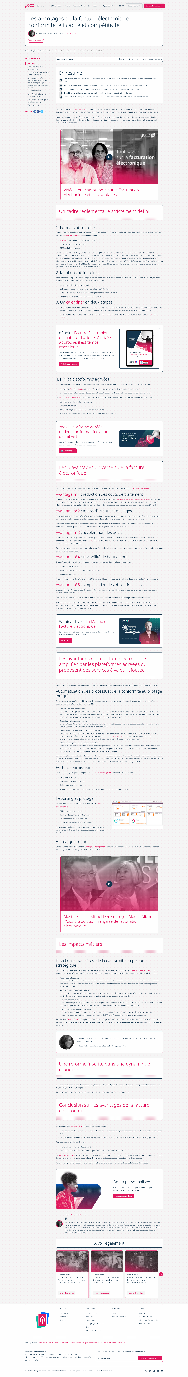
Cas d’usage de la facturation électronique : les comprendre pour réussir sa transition (71, 1280)
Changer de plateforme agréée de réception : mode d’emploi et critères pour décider (107, 1280)
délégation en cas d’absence (113, 736)
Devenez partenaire (119, 1317)
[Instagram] (150, 1371)
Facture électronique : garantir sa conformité (85, 1343)
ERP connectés (56, 6)
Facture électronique (41, 51)
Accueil (27, 51)
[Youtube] (162, 1371)
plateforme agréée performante (140, 970)
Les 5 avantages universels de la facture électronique (38, 73)
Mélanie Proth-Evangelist (78, 1215)
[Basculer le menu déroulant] (46, 5)
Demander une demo (154, 6)
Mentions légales (74, 1371)
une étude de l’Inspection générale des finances (132, 499)
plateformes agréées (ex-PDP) (70, 397)
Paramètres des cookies (104, 1371)
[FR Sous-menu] (123, 5)
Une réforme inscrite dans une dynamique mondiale (37, 95)
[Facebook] (38, 111)
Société (115, 1313)
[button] (109, 156)
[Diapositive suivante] (161, 1274)
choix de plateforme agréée (138, 488)
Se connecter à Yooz (145, 1317)
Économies (64, 1317)
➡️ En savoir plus (67, 450)
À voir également (33, 105)
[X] (41, 111)
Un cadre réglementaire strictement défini (35, 68)
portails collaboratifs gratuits (101, 772)
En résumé (31, 63)
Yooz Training (143, 1313)
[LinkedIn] (34, 111)
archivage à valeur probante (96, 847)
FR (120, 6)
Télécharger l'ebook (69, 364)
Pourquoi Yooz (79, 6)
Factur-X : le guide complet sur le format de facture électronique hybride (141, 1280)
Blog (32, 51)
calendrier (75, 302)
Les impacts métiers (34, 91)
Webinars (89, 1317)
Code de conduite (88, 1371)
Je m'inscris (65, 640)
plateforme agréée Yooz (67, 1155)
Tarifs (67, 6)
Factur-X (63, 240)
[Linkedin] (158, 1371)
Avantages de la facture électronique (113, 1343)
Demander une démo (124, 1196)
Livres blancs (90, 1320)
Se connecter (133, 6)
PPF (90, 540)
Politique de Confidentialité (148, 1320)
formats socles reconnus (72, 235)
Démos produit (91, 1313)
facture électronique (80, 109)
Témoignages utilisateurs (95, 1324)
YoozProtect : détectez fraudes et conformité (54, 1343)
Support (63, 1320)
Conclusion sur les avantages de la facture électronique (38, 101)
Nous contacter (144, 1324)
